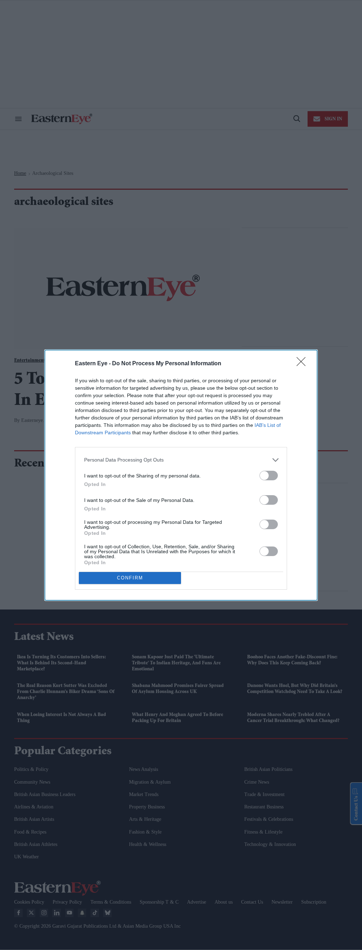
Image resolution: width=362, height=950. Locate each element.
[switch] (268, 475)
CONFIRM (130, 577)
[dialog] (181, 475)
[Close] (303, 364)
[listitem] (181, 460)
